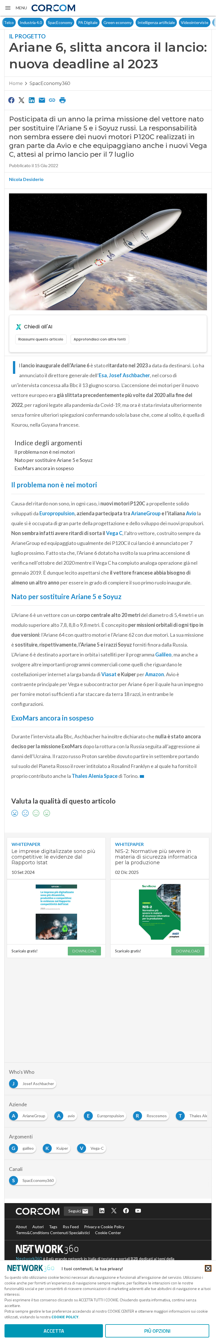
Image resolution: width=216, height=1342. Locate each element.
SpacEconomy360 (50, 83)
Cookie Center (108, 1232)
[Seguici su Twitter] (114, 1211)
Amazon (154, 674)
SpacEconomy (44, 22)
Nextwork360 (29, 1258)
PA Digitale (72, 22)
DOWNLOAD (84, 951)
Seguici (75, 1210)
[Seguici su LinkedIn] (101, 1211)
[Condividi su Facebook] (11, 99)
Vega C (114, 533)
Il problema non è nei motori (44, 452)
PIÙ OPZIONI (157, 1331)
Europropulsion (57, 513)
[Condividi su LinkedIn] (31, 99)
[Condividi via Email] (41, 99)
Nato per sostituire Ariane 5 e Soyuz (53, 460)
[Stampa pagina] (62, 99)
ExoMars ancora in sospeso (44, 468)
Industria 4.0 (15, 22)
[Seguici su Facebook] (126, 1211)
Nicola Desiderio (26, 179)
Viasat (108, 674)
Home (16, 83)
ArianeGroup (146, 513)
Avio (191, 513)
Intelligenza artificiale (140, 22)
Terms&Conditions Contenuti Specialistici (53, 1232)
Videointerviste (179, 22)
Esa (103, 375)
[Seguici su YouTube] (138, 1211)
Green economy (102, 22)
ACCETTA (54, 1331)
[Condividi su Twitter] (21, 99)
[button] (16, 8)
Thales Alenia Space (95, 776)
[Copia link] (52, 99)
